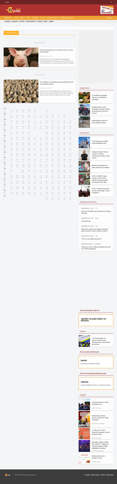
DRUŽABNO (35, 18)
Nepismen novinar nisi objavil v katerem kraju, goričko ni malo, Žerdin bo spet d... (94, 230)
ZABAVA (51, 21)
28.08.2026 (109, 18)
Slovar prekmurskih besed (89, 352)
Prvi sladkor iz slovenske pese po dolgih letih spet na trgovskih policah (56, 83)
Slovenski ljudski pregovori (90, 310)
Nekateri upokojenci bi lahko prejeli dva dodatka (100, 166)
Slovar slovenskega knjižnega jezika (93, 373)
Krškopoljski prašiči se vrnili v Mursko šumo (100, 121)
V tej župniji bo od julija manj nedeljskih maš (100, 142)
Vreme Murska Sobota (67, 18)
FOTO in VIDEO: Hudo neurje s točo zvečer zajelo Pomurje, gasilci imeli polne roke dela (100, 179)
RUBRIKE (22, 18)
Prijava (7, 2)
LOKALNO (7, 21)
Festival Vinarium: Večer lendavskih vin (100, 403)
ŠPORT (28, 18)
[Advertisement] (96, 280)
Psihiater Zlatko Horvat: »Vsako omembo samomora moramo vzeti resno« (101, 155)
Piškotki (102, 475)
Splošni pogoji (95, 475)
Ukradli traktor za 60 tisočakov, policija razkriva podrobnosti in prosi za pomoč (101, 110)
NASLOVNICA (8, 18)
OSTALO (42, 18)
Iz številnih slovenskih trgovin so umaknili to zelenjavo (99, 97)
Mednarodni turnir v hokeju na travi (98, 457)
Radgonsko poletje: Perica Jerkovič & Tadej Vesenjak (100, 418)
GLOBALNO (14, 21)
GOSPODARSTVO (31, 21)
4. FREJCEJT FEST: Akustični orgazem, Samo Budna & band (101, 432)
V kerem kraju (85, 221)
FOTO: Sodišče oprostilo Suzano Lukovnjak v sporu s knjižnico (101, 191)
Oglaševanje (109, 475)
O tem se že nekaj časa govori (91, 239)
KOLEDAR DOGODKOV (52, 18)
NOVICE (16, 18)
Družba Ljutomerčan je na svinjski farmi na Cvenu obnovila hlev (56, 51)
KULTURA (40, 21)
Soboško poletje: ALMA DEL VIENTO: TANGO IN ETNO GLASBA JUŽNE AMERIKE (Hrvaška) (100, 445)
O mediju (87, 475)
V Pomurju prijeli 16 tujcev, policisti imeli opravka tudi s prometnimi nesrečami (101, 341)
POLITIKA (22, 21)
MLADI (45, 21)
